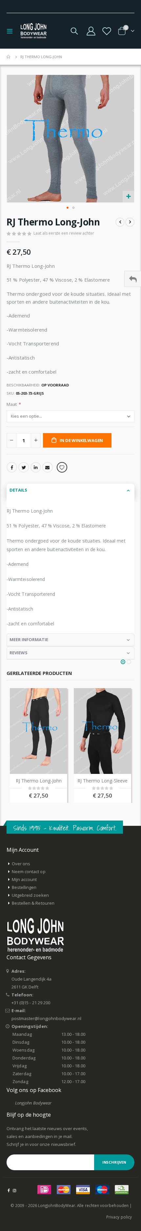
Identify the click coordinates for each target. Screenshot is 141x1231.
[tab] (70, 490)
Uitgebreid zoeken (30, 895)
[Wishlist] (106, 31)
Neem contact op (29, 871)
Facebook (12, 467)
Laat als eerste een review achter (63, 233)
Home (9, 57)
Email (47, 467)
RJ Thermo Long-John (39, 781)
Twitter (23, 467)
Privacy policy (119, 1216)
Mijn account (24, 879)
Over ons (21, 864)
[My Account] (91, 31)
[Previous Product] (120, 222)
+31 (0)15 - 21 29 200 (30, 1003)
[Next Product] (129, 222)
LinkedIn (35, 467)
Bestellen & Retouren (33, 903)
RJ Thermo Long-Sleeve (102, 781)
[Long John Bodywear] (33, 31)
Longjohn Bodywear (33, 1103)
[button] (128, 196)
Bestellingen (24, 887)
